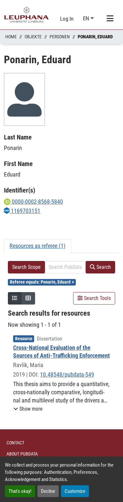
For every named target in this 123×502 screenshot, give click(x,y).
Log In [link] (66, 18)
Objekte (33, 36)
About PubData (22, 453)
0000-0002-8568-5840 (36, 201)
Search (103, 267)
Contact (15, 442)
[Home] (26, 15)
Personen (60, 36)
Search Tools (97, 298)
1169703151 (25, 210)
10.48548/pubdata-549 (67, 374)
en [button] (87, 18)
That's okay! (20, 491)
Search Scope (26, 267)
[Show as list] (15, 298)
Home (11, 36)
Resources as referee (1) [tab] (38, 245)
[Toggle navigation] (110, 18)
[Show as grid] (28, 298)
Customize (75, 491)
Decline (48, 491)
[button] (28, 409)
